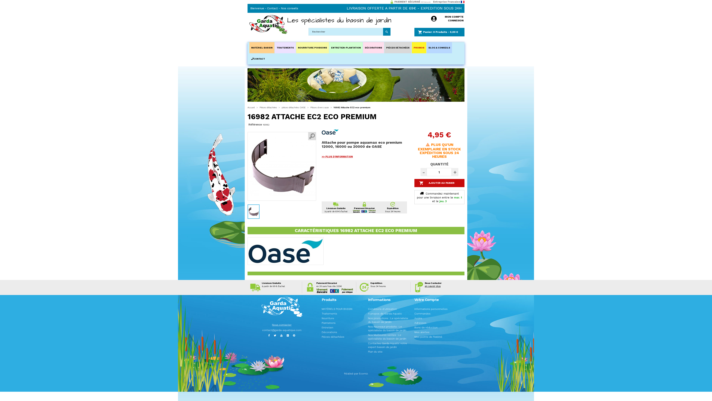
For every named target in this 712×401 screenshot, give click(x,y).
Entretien (327, 327)
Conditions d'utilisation (382, 308)
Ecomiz (363, 373)
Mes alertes (421, 332)
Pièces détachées (333, 336)
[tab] (356, 273)
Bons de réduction (426, 327)
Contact (272, 8)
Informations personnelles (431, 308)
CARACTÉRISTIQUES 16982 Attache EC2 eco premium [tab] (356, 230)
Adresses (420, 322)
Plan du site (375, 351)
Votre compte (426, 299)
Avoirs (418, 318)
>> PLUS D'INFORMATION (337, 156)
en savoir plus (433, 286)
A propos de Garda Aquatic (385, 313)
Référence (255, 124)
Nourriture (328, 318)
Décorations (329, 332)
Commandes (422, 313)
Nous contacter (281, 324)
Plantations (329, 322)
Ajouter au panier (437, 183)
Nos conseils (289, 8)
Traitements (329, 313)
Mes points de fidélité (428, 336)
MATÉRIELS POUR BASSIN (337, 308)
